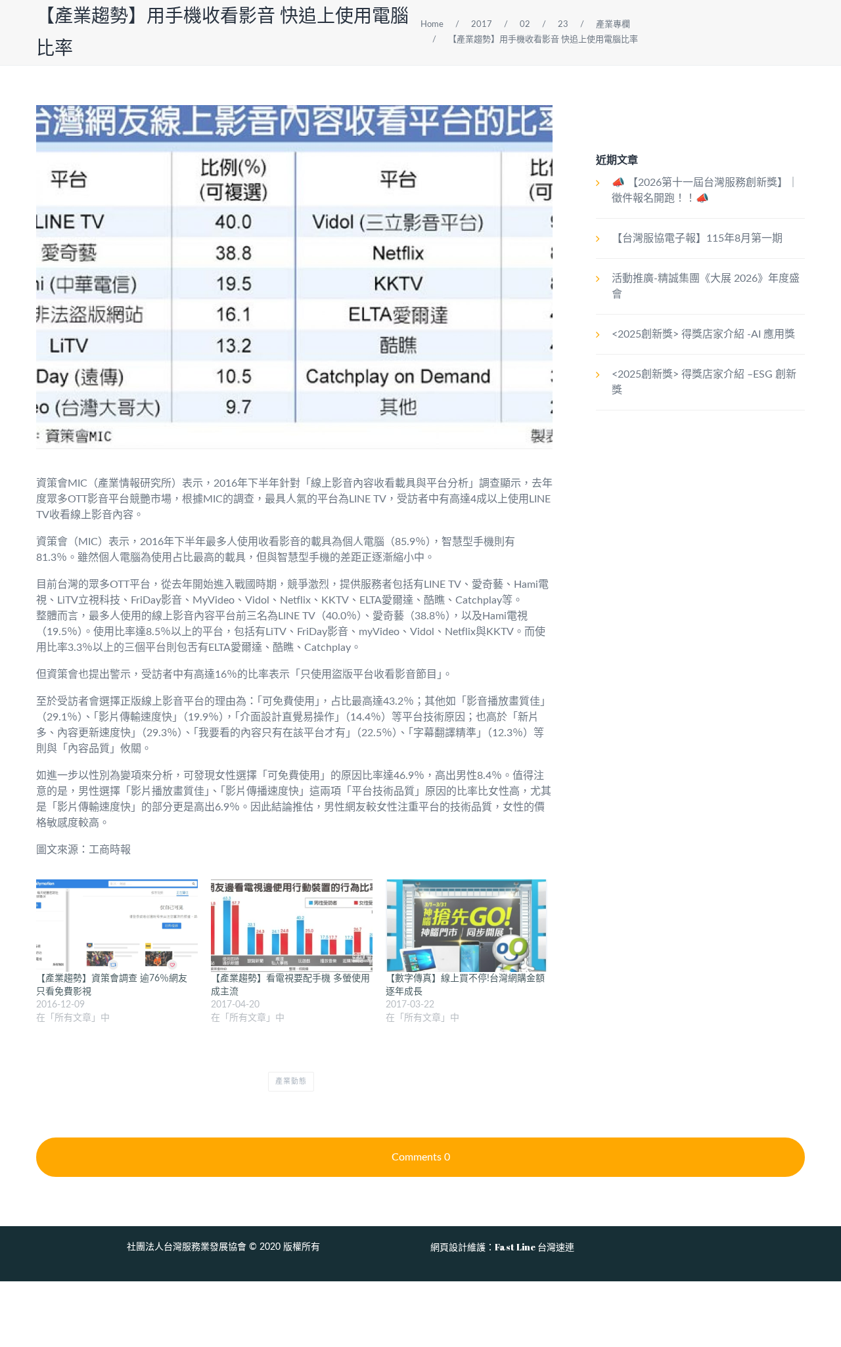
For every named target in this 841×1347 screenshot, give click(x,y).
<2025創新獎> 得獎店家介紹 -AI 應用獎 (703, 334)
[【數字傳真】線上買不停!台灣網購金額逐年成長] (466, 925)
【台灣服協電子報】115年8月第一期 (697, 238)
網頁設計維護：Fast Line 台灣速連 (502, 1247)
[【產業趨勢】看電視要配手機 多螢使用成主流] (292, 925)
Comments (421, 1157)
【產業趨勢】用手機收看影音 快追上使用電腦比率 (543, 39)
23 (563, 24)
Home (431, 24)
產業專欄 (613, 24)
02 (525, 24)
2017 (481, 24)
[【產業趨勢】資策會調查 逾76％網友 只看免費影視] (117, 925)
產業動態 (291, 1081)
